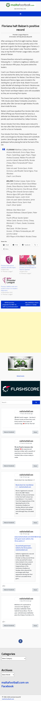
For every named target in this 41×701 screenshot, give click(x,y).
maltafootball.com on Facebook (15, 684)
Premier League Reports (20, 35)
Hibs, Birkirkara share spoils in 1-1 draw (32, 303)
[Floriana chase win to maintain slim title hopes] (9, 260)
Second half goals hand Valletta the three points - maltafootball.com (24, 548)
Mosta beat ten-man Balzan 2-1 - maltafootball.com (24, 486)
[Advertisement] (20, 332)
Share (35, 432)
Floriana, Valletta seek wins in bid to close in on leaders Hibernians (9, 288)
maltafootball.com (20, 9)
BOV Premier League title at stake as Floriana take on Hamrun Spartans (28, 267)
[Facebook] (20, 641)
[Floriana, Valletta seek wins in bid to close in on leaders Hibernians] (9, 281)
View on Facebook (9, 432)
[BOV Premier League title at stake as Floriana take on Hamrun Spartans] (28, 260)
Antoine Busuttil (27, 37)
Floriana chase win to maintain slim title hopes (8, 266)
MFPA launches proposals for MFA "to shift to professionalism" (10, 304)
